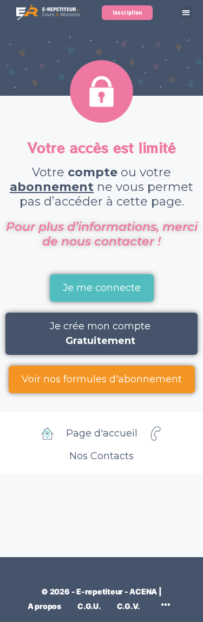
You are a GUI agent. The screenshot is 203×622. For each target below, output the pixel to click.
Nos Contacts (101, 456)
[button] (186, 12)
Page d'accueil (101, 433)
